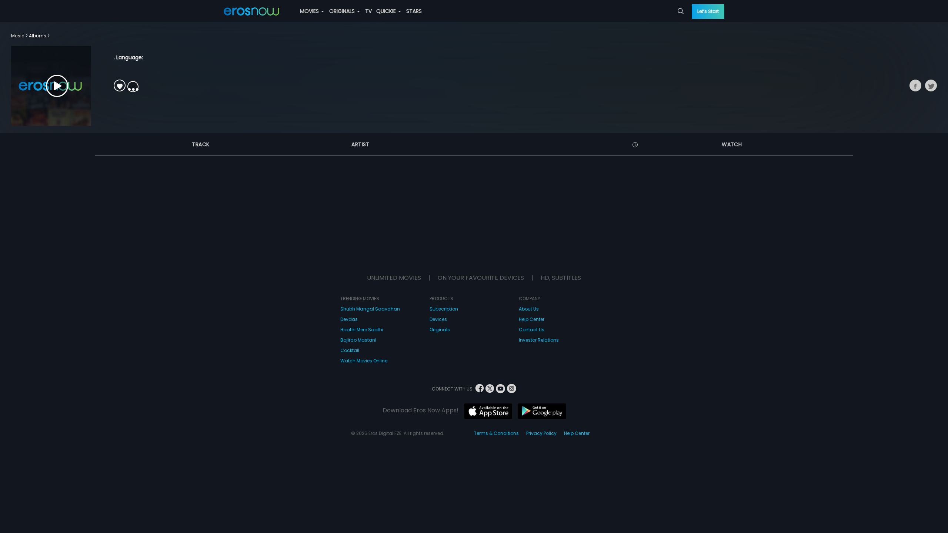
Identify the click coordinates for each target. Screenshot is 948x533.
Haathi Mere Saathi (361, 329)
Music (17, 36)
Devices (438, 319)
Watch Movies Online (363, 361)
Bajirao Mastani (358, 340)
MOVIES (310, 11)
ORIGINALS (342, 11)
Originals (440, 329)
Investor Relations (539, 340)
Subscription (444, 309)
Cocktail (349, 350)
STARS (414, 11)
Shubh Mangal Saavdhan (370, 309)
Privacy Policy (541, 433)
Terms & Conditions (496, 433)
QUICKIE (386, 11)
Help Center (531, 319)
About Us (529, 309)
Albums (37, 36)
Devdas (349, 319)
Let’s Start (708, 11)
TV (368, 11)
